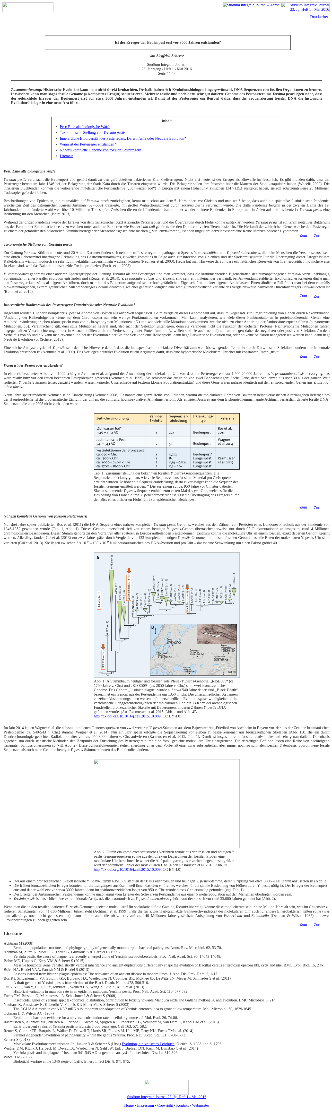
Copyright (165, 1105)
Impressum (145, 1105)
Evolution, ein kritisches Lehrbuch (148, 1044)
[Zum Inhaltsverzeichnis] (306, 235)
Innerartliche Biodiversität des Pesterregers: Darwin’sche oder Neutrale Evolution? (123, 138)
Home (129, 1105)
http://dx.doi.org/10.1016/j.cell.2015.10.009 (127, 716)
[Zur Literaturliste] (322, 236)
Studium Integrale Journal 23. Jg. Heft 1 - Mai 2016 (166, 1097)
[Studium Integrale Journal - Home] (252, 11)
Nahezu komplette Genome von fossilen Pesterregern (100, 150)
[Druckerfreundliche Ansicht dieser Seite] (319, 17)
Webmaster (200, 1105)
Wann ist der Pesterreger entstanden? (88, 144)
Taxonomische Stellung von (92, 132)
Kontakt (182, 1105)
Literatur (66, 156)
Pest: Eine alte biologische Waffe (85, 127)
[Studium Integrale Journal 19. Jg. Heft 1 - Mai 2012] (305, 11)
